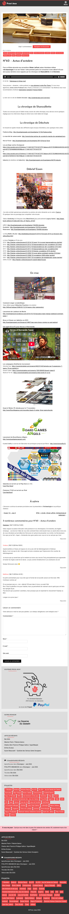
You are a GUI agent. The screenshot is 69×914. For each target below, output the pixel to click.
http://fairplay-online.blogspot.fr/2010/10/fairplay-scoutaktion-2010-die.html (31, 251)
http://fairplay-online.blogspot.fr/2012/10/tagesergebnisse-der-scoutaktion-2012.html (34, 247)
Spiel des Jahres (48, 812)
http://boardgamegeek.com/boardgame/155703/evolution (28, 227)
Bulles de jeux (11, 53)
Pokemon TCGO (7, 55)
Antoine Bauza (25, 789)
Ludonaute (44, 805)
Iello (62, 799)
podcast (36, 808)
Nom (5, 639)
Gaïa (32, 53)
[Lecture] (5, 77)
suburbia (18, 55)
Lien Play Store (8, 486)
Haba (57, 799)
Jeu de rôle (24, 802)
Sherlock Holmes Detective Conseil (30, 812)
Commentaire (8, 616)
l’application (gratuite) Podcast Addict (30, 90)
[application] (34, 77)
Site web (6, 653)
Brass (5, 53)
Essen (56, 796)
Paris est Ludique (26, 808)
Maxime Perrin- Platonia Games (14, 742)
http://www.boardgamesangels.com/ (14, 439)
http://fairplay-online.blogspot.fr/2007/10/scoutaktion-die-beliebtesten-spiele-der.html (34, 257)
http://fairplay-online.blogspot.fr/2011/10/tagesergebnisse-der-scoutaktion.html (32, 249)
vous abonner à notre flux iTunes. (41, 85)
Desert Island (26, 53)
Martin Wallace (54, 805)
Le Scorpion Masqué (11, 805)
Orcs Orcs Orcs (59, 53)
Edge (50, 796)
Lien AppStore (7, 492)
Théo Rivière (60, 812)
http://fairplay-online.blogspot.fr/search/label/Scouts (29, 260)
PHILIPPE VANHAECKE (11, 767)
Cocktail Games (49, 793)
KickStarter (45, 802)
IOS (6, 802)
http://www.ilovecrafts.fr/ (58, 443)
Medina (53, 53)
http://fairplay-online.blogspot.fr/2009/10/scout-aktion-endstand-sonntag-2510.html (33, 253)
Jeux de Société (35, 802)
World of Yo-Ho (25, 55)
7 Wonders (8, 789)
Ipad (11, 802)
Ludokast (48, 53)
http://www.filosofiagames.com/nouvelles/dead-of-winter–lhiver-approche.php (28, 410)
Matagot (7, 808)
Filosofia (43, 799)
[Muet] (59, 77)
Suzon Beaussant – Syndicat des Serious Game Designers (22, 751)
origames (15, 808)
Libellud (22, 805)
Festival (7, 799)
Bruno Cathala (27, 793)
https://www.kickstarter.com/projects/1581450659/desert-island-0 (33, 370)
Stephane (6, 525)
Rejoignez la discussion (41, 46)
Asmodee (8, 793)
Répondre (63, 539)
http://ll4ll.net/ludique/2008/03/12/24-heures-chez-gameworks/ (23, 307)
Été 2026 (7, 739)
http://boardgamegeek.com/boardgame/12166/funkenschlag (32, 132)
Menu (66, 4)
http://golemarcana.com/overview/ (39, 98)
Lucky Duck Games (33, 805)
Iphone (16, 802)
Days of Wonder (10, 796)
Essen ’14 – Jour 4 (10, 513)
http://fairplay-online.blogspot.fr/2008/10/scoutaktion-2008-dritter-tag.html (31, 255)
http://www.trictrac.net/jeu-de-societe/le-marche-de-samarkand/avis (43, 136)
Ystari (7, 815)
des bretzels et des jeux (31, 796)
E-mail (5, 646)
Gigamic (50, 799)
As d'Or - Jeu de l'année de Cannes (50, 789)
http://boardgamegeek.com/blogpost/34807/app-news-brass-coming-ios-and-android (30, 322)
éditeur (13, 815)
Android (16, 789)
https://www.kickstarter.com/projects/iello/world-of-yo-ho (31, 373)
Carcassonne (38, 793)
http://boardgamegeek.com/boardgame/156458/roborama (25, 225)
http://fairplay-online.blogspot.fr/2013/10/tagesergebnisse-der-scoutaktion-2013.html (34, 244)
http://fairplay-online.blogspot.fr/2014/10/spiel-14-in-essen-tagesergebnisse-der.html (34, 242)
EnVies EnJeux (9, 748)
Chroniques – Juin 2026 (24, 764)
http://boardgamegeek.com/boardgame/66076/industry (43, 160)
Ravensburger (45, 808)
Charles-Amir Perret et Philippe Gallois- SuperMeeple (21, 745)
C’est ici (58, 212)
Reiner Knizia (56, 808)
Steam (13, 55)
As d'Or (34, 789)
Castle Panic (18, 53)
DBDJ (19, 796)
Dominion (44, 796)
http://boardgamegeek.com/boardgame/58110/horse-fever (31, 141)
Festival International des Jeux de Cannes (25, 799)
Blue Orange (17, 793)
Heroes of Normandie (39, 53)
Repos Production (11, 812)
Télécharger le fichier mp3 (18, 81)
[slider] (62, 76)
